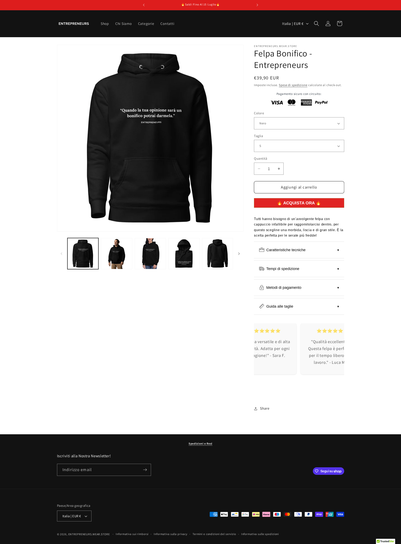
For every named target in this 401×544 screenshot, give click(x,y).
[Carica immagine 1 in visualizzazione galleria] (83, 253)
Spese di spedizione (293, 85)
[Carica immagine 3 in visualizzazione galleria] (150, 253)
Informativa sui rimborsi (132, 534)
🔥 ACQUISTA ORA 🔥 (299, 203)
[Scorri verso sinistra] (61, 253)
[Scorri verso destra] (239, 253)
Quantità (260, 158)
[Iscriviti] (145, 470)
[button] (316, 23)
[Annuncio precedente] (143, 5)
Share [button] (265, 408)
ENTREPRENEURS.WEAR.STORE (89, 534)
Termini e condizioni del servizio (214, 534)
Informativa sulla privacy (170, 534)
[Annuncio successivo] (257, 5)
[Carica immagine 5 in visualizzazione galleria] (217, 253)
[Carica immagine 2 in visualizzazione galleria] (116, 253)
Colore (259, 113)
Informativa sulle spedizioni (260, 534)
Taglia (258, 136)
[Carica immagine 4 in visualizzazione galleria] (183, 253)
